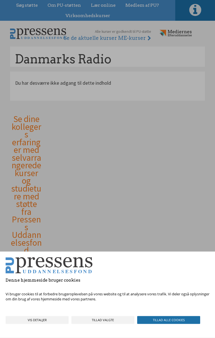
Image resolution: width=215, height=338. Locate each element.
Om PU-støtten (64, 5)
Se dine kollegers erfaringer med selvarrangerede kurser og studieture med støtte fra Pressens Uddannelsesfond (26, 184)
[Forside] (38, 33)
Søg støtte (27, 5)
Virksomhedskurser (88, 15)
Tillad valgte (103, 320)
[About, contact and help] (195, 10)
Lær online (103, 5)
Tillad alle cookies (169, 320)
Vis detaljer (37, 320)
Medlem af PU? (142, 5)
